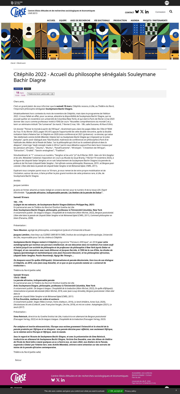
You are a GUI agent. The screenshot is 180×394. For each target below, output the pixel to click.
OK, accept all (116, 391)
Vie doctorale (102, 20)
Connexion (160, 12)
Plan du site (136, 377)
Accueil (51, 20)
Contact (129, 12)
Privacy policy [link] (130, 391)
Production (120, 20)
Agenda (135, 20)
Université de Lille (138, 381)
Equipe (62, 20)
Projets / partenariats (155, 20)
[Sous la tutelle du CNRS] (166, 2)
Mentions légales (138, 375)
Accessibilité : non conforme (142, 373)
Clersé (13, 63)
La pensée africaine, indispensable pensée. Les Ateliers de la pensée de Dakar (64, 192)
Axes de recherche (80, 20)
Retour (18, 360)
